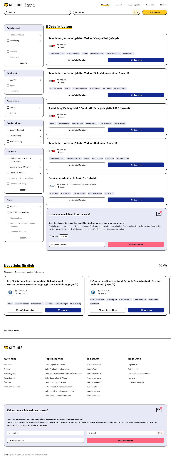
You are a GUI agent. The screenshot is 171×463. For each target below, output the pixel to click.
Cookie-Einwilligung (136, 382)
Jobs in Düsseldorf (94, 382)
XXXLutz (63, 45)
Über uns (150, 5)
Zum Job (138, 60)
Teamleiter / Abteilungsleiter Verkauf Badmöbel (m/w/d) (83, 143)
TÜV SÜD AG (22, 291)
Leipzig (103, 293)
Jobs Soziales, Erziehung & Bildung (59, 391)
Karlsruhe (21, 293)
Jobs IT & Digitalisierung (55, 382)
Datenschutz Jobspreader (139, 373)
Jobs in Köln (92, 387)
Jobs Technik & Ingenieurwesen (58, 387)
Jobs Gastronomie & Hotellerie (58, 395)
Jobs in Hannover (94, 395)
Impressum (133, 364)
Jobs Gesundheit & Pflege (56, 378)
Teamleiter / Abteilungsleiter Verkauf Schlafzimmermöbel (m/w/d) (89, 73)
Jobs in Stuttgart (94, 391)
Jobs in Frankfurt (94, 373)
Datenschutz (133, 369)
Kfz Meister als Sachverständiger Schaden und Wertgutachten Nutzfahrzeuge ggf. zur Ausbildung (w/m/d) (42, 282)
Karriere (131, 378)
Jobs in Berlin (92, 369)
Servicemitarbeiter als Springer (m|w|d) (73, 178)
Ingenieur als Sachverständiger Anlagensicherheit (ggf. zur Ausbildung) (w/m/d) (125, 282)
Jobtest (119, 5)
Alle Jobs (105, 5)
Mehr (162, 5)
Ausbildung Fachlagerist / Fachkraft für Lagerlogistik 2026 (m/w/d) (89, 108)
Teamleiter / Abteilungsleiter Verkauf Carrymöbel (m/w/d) (84, 38)
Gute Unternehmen (12, 387)
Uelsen (62, 47)
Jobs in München (94, 364)
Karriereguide (134, 5)
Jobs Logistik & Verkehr (55, 364)
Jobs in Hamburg (94, 378)
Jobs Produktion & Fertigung (57, 369)
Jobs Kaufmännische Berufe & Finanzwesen (63, 373)
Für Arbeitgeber (10, 378)
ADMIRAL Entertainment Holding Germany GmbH (78, 184)
